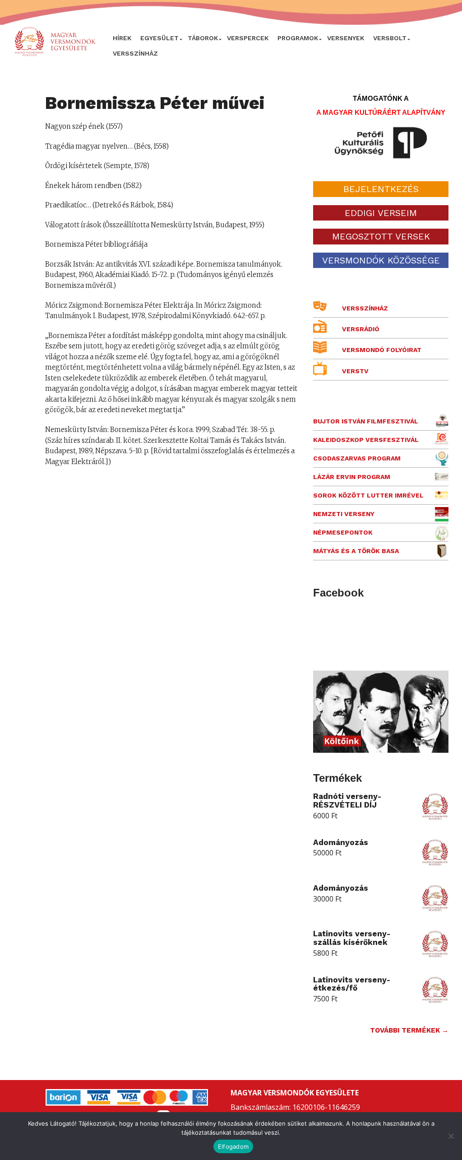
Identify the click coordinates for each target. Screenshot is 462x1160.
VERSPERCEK (247, 38)
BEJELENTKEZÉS (381, 188)
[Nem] (450, 1136)
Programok (297, 38)
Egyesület (159, 38)
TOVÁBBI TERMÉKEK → (409, 1030)
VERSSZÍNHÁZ (135, 53)
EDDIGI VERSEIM (381, 212)
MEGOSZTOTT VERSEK (381, 236)
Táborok (203, 38)
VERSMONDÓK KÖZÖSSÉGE (381, 260)
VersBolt (390, 38)
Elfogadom (233, 1146)
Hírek (122, 38)
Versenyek (345, 38)
